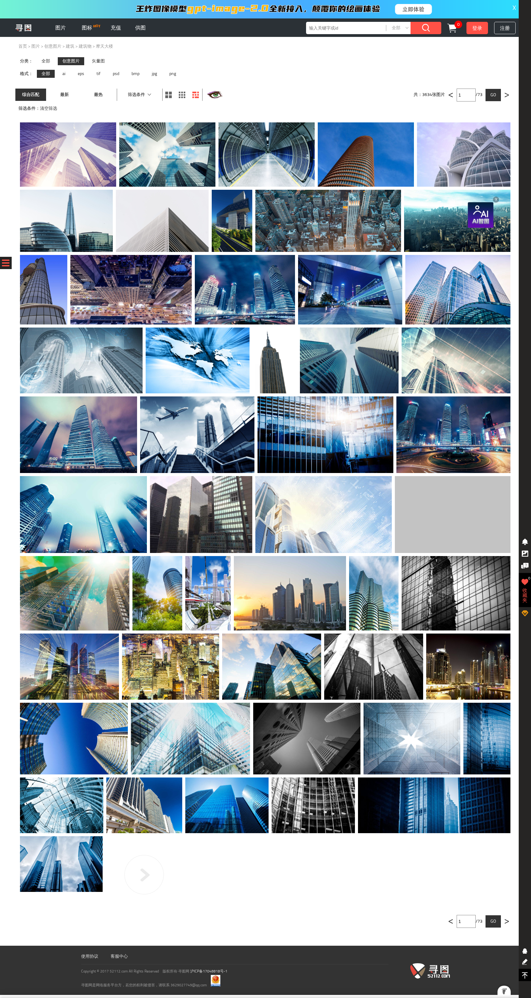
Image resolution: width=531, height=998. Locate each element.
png (172, 73)
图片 (60, 28)
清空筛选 (48, 108)
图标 (87, 28)
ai (63, 73)
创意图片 (52, 46)
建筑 (70, 46)
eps (81, 73)
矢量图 (98, 61)
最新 (64, 94)
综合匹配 (30, 94)
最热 (98, 94)
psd (116, 73)
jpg (154, 73)
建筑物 (85, 46)
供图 (140, 28)
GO (493, 94)
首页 (22, 46)
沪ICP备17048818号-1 (208, 971)
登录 (477, 28)
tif (98, 73)
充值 (116, 28)
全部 (45, 61)
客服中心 (119, 956)
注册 (505, 28)
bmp (136, 73)
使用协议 (89, 956)
